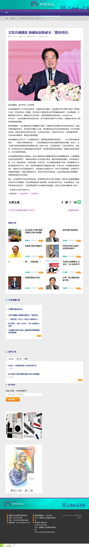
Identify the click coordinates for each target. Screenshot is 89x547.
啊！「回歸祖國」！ (33, 262)
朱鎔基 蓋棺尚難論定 (33, 246)
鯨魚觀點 (12, 18)
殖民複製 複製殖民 (70, 230)
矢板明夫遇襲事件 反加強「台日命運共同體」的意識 (71, 264)
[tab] (11, 359)
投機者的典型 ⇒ (74, 210)
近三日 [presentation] (11, 359)
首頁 (6, 18)
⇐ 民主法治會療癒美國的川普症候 (21, 210)
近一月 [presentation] (19, 359)
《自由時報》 (23, 194)
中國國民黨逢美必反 (15, 309)
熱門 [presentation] (26, 359)
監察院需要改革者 (32, 278)
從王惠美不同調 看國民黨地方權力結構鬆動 (33, 232)
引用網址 (34, 194)
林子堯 (23, 36)
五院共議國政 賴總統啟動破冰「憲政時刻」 (24, 315)
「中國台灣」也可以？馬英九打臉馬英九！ (23, 319)
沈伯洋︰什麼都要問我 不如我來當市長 (22, 365)
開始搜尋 (11, 399)
